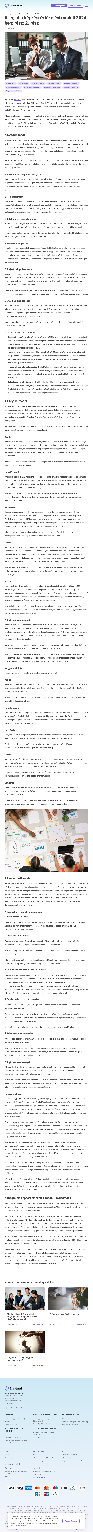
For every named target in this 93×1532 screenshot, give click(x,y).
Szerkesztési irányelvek (12, 1464)
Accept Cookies (71, 1521)
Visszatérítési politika (40, 1461)
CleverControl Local (11, 1424)
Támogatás (8, 1468)
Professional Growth (71, 83)
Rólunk (7, 1454)
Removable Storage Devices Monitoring (75, 1422)
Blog (9, 14)
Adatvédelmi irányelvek (12, 1461)
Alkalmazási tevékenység (13, 1438)
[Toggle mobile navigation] (86, 6)
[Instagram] (6, 1407)
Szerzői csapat (10, 1458)
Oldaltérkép (37, 1474)
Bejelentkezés (75, 6)
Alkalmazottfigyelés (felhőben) (15, 1419)
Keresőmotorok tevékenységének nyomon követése (16, 1442)
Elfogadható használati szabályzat (73, 1461)
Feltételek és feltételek (69, 1458)
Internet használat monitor (14, 1430)
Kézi (34, 1454)
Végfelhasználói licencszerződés (44, 1471)
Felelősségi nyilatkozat (69, 1454)
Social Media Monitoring (44, 1429)
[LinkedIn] (21, 1407)
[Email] (26, 1407)
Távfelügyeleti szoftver (45, 1415)
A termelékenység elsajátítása (43, 1438)
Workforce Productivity (32, 87)
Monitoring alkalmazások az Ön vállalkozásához (43, 1434)
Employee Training (38, 83)
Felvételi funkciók (70, 1415)
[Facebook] (11, 1407)
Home (5, 14)
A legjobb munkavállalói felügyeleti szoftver (16, 1472)
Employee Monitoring (71, 87)
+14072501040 (9, 1403)
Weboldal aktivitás (11, 1435)
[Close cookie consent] (82, 1515)
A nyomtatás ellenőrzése (70, 1424)
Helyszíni (8, 1422)
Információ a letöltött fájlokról (43, 1458)
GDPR (6, 1476)
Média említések (38, 1451)
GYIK (63, 1451)
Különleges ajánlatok (40, 1477)
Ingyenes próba (59, 6)
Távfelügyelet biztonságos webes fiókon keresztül (44, 1420)
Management (10, 83)
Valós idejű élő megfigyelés (42, 1424)
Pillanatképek (66, 1419)
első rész (17, 99)
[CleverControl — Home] (13, 5)
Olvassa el (37, 1324)
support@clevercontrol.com (13, 1401)
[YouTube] (16, 1407)
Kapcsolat (36, 1468)
